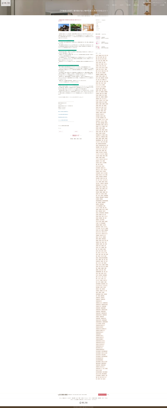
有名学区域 (97, 162)
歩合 (103, 174)
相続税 (97, 292)
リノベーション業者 (103, 86)
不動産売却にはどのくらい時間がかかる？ (101, 328)
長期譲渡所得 (97, 74)
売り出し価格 (100, 152)
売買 (96, 143)
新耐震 (100, 88)
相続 (103, 377)
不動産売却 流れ (98, 297)
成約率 (105, 190)
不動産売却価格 (101, 190)
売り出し (100, 264)
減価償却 (103, 76)
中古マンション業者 (98, 221)
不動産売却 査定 (104, 314)
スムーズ (97, 181)
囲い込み (103, 209)
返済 (105, 242)
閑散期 (100, 181)
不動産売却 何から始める (105, 304)
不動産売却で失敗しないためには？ (100, 342)
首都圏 (97, 257)
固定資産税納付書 (98, 124)
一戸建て (107, 119)
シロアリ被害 (97, 117)
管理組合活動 (103, 136)
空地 (106, 375)
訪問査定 (100, 95)
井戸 (104, 290)
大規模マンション (98, 136)
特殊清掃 (97, 245)
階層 (96, 164)
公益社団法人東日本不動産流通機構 (103, 257)
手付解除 (100, 186)
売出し (106, 188)
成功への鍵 (101, 159)
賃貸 (96, 72)
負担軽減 (97, 69)
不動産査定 (97, 316)
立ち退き (97, 100)
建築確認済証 (103, 202)
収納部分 (101, 280)
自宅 (100, 79)
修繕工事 (97, 266)
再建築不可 (103, 88)
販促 (96, 195)
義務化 (100, 105)
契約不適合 (103, 133)
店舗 (105, 247)
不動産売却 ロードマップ (99, 302)
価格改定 (103, 157)
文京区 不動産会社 (98, 356)
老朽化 (97, 259)
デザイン (102, 169)
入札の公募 (97, 155)
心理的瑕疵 (103, 186)
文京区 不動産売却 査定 (104, 351)
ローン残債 (106, 67)
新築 (100, 377)
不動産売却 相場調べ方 (99, 321)
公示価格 (103, 292)
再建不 (102, 294)
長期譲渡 (102, 268)
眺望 (104, 131)
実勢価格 (100, 292)
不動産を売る (102, 297)
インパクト (97, 159)
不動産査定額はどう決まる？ (99, 335)
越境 (96, 122)
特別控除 (100, 76)
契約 (107, 55)
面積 (96, 377)
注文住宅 (97, 264)
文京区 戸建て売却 (98, 354)
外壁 (104, 140)
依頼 (103, 95)
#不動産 (71, 138)
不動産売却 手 (103, 375)
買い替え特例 (97, 114)
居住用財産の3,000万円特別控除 (102, 143)
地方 (99, 247)
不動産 (97, 62)
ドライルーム (103, 252)
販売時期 (107, 264)
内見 (102, 276)
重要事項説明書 (102, 197)
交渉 (105, 65)
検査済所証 (97, 204)
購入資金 (106, 129)
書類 (107, 81)
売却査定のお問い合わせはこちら (158, 2)
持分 (106, 261)
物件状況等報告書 (98, 283)
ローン (105, 377)
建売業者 (103, 221)
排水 (96, 252)
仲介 (99, 193)
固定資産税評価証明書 (105, 200)
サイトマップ (94, 399)
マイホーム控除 (98, 228)
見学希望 (97, 174)
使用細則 (106, 138)
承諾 (105, 207)
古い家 (99, 60)
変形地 (97, 273)
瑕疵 (105, 150)
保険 (105, 214)
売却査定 (101, 155)
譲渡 (101, 266)
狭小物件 (102, 226)
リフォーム (103, 119)
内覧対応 (106, 193)
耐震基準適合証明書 (98, 271)
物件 (98, 377)
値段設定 (103, 188)
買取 (96, 58)
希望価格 (97, 152)
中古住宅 (106, 95)
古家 (96, 60)
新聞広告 (105, 249)
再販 (96, 249)
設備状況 (97, 133)
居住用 (101, 207)
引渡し (99, 195)
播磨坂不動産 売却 (104, 363)
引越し (106, 126)
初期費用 (97, 157)
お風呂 (102, 278)
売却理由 (97, 126)
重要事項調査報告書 (98, 140)
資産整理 (103, 126)
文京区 (97, 55)
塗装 (106, 140)
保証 (103, 214)
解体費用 (104, 60)
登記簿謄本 (97, 112)
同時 (106, 252)
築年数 (100, 131)
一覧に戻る (75, 131)
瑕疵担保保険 (106, 212)
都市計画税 (97, 188)
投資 (100, 98)
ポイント (100, 84)
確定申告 (102, 195)
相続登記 (105, 105)
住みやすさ (105, 169)
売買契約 (100, 133)
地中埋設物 (97, 290)
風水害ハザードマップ (104, 233)
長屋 (103, 207)
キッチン (99, 278)
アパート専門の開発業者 (102, 223)
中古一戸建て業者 (102, 219)
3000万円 (97, 107)
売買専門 (97, 176)
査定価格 (97, 209)
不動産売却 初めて (105, 302)
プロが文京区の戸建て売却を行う (63, 114)
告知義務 (97, 150)
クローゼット (97, 280)
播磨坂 (99, 295)
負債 (107, 240)
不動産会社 (101, 112)
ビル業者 (97, 223)
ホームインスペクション (99, 285)
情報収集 (97, 240)
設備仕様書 (99, 202)
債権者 (106, 155)
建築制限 (103, 103)
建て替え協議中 (98, 167)
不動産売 (106, 368)
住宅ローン (102, 69)
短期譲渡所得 (102, 74)
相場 (104, 62)
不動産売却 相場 (102, 316)
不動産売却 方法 (98, 299)
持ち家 (102, 141)
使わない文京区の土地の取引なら (63, 111)
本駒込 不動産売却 (104, 373)
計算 (105, 55)
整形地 (100, 216)
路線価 (100, 93)
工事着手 (100, 103)
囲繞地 (102, 273)
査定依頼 (103, 181)
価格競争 (103, 264)
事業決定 (97, 103)
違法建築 (97, 105)
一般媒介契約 (102, 183)
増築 (104, 141)
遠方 (98, 72)
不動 (103, 368)
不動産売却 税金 (98, 311)
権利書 (99, 122)
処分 (106, 271)
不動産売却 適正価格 (105, 321)
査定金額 (100, 138)
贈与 (100, 242)
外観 (106, 259)
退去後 (102, 254)
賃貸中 (99, 254)
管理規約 (103, 138)
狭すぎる (105, 273)
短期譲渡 (99, 268)
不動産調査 (97, 235)
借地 (103, 65)
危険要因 (107, 228)
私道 (107, 145)
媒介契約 (106, 181)
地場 (105, 245)
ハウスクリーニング (98, 148)
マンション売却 (98, 110)
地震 (102, 140)
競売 (100, 129)
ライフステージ (98, 141)
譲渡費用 (97, 76)
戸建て (97, 25)
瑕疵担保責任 (102, 117)
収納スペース (100, 174)
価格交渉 (100, 240)
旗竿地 (103, 216)
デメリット (106, 216)
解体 (101, 60)
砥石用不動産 (97, 178)
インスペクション (105, 285)
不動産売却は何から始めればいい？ (100, 325)
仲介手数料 (104, 171)
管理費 (97, 238)
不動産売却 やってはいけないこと (100, 366)
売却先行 (97, 212)
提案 (103, 67)
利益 (104, 266)
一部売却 (97, 81)
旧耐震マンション (103, 167)
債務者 (104, 155)
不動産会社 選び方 (98, 368)
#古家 (81, 138)
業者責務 (100, 214)
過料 (99, 107)
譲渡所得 (97, 145)
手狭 (106, 290)
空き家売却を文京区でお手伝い (63, 117)
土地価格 (100, 157)
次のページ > (91, 131)
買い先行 (97, 67)
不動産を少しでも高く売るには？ (100, 344)
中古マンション (105, 159)
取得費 (105, 74)
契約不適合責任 (103, 283)
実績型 (106, 174)
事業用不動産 (105, 176)
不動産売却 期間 (104, 306)
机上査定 (97, 95)
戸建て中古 (97, 88)
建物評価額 (106, 91)
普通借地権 (97, 98)
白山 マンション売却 (98, 373)
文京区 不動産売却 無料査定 (99, 359)
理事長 (106, 136)
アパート (100, 126)
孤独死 (100, 150)
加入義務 (97, 214)
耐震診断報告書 (102, 204)
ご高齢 (100, 81)
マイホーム (105, 226)
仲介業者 (100, 62)
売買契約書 (97, 197)
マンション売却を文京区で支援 (63, 125)
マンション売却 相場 (98, 323)
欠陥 (105, 117)
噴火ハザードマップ (98, 233)
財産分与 (103, 242)
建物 (102, 81)
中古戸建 (105, 287)
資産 (104, 271)
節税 (99, 266)
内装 (104, 259)
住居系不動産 (100, 176)
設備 (102, 259)
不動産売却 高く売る (103, 318)
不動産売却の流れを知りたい (99, 332)
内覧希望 (102, 245)
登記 (102, 105)
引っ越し (100, 65)
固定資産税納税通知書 (98, 200)
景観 (98, 164)
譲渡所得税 (103, 72)
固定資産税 (102, 91)
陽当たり (101, 162)
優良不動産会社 (104, 238)
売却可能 (107, 103)
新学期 (107, 254)
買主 (104, 178)
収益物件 (103, 84)
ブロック (105, 107)
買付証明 (97, 186)
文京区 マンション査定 (99, 370)
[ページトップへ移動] (108, 394)
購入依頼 (105, 112)
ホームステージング (104, 148)
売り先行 (100, 67)
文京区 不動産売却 (98, 351)
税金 (100, 72)
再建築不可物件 (98, 226)
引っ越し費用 (105, 152)
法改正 (100, 188)
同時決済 (97, 131)
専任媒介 (102, 124)
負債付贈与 (97, 242)
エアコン (105, 276)
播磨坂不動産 (102, 295)
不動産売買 (101, 290)
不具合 (97, 119)
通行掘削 (97, 216)
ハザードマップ (103, 228)
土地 (97, 23)
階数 (102, 131)
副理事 (97, 138)
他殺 (99, 245)
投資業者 (106, 221)
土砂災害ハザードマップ (103, 235)
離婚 (103, 240)
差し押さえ (97, 129)
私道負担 (102, 261)
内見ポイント (106, 124)
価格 (103, 58)
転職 (104, 254)
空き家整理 (105, 294)
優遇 (96, 268)
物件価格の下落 (98, 261)
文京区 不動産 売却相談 (104, 356)
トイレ (105, 278)
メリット (97, 84)
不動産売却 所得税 (103, 311)
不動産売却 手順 (103, 299)
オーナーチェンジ (104, 98)
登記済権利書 (106, 197)
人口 (99, 91)
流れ (106, 283)
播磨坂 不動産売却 (98, 363)
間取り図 (106, 122)
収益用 (97, 254)
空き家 (97, 26)
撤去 (96, 278)
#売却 (78, 138)
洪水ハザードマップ (98, 231)
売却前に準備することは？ (99, 347)
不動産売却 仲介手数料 (104, 309)
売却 (100, 58)
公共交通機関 (104, 162)
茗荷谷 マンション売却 (104, 361)
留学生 (105, 110)
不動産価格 (97, 171)
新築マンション (98, 169)
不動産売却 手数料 (98, 309)
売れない (99, 252)
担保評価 (101, 178)
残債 (105, 240)
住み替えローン (102, 114)
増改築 (106, 141)
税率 (103, 93)
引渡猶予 (97, 65)
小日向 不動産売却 (98, 375)
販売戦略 (100, 209)
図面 (96, 202)
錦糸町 (97, 91)
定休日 (107, 100)
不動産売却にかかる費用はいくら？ (100, 330)
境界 (106, 60)
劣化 (106, 186)
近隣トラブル (105, 280)
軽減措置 (106, 93)
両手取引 (107, 209)
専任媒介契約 (106, 183)
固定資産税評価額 (98, 294)
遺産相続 (101, 249)
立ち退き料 (100, 100)
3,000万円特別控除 (101, 212)
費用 (103, 55)
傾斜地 (99, 273)
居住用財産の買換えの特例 (102, 145)
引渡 (98, 249)
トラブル (104, 100)
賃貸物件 (102, 110)
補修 (106, 131)
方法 (106, 76)
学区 (96, 79)
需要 (96, 276)
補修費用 (100, 119)
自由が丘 (97, 247)
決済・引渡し (97, 183)
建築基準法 (97, 219)
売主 (106, 178)
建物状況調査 (97, 287)
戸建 (96, 295)
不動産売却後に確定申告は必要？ (100, 349)
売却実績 (97, 190)
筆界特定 (97, 193)
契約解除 (103, 150)
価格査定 (100, 238)
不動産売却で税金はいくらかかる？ (100, 340)
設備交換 (100, 259)
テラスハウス (97, 207)
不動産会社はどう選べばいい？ (100, 337)
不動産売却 (100, 55)
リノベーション (98, 86)
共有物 (102, 107)
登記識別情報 (102, 122)
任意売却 (103, 129)
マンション (59, 128)
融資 (99, 69)
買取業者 (103, 79)
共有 (104, 261)
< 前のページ (60, 131)
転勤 (102, 271)
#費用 (75, 138)
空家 (98, 79)
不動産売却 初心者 (98, 304)
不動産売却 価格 (98, 318)
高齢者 (106, 69)
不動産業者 (102, 247)
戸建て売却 (103, 323)
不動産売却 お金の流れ (99, 314)
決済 (98, 58)
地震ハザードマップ (104, 231)
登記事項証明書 (106, 195)
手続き (105, 81)
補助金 (105, 268)
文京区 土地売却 (103, 354)
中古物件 (101, 287)
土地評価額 (97, 93)
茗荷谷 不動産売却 (98, 361)
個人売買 (102, 193)
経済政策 (107, 266)
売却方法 (101, 171)
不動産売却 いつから (98, 306)
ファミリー (99, 276)
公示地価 (101, 164)
